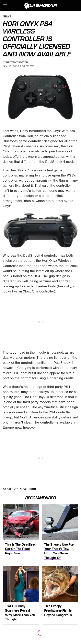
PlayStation (27, 489)
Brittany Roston (17, 62)
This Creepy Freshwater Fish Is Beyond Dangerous (58, 610)
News (7, 16)
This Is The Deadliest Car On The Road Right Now (20, 548)
